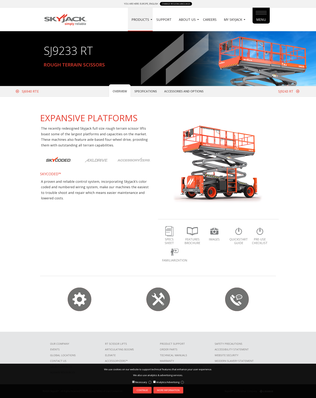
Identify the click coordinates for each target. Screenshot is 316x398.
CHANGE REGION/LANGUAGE (176, 3)
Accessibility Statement (232, 349)
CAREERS (210, 19)
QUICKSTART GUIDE (239, 241)
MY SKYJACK (233, 19)
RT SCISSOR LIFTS (116, 343)
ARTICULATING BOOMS (119, 349)
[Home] (65, 19)
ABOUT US (187, 19)
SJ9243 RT (286, 91)
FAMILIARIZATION (174, 260)
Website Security (226, 355)
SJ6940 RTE (30, 91)
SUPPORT (164, 19)
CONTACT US (58, 361)
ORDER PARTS (168, 349)
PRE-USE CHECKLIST (260, 241)
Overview (120, 91)
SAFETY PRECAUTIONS (228, 343)
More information (168, 390)
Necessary (142, 382)
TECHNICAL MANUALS (173, 355)
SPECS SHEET (169, 241)
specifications (145, 91)
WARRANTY (167, 361)
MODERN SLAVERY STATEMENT (234, 361)
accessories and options (184, 91)
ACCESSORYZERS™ (116, 361)
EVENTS (55, 349)
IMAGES (214, 239)
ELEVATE (110, 355)
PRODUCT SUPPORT (172, 343)
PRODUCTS (140, 19)
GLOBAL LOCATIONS (63, 355)
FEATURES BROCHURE (192, 241)
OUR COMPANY (59, 343)
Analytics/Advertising (169, 382)
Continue (142, 390)
